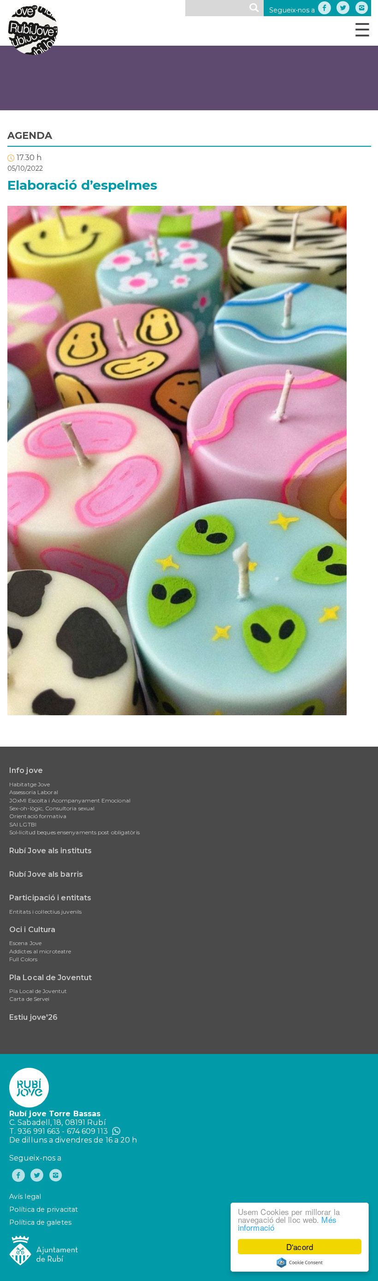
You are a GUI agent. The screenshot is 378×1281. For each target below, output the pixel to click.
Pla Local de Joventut (50, 977)
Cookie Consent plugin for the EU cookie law (300, 1262)
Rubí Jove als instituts (50, 850)
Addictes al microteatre (40, 951)
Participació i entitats (50, 897)
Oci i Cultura (32, 929)
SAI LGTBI (22, 824)
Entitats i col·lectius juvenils (45, 911)
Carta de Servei (29, 998)
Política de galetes (40, 1222)
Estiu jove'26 (33, 1017)
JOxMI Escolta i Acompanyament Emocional (69, 800)
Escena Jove (25, 943)
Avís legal (25, 1196)
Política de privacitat (43, 1209)
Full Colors (23, 959)
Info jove (26, 770)
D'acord (299, 1246)
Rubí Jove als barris (46, 874)
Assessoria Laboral (33, 792)
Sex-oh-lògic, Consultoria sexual (51, 808)
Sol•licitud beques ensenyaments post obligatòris (74, 832)
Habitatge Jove (29, 784)
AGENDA (30, 135)
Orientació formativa (37, 816)
